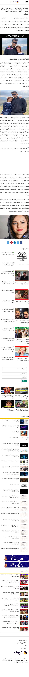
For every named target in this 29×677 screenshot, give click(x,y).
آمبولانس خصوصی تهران (14, 437)
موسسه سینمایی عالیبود (24, 264)
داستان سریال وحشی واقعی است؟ (8, 301)
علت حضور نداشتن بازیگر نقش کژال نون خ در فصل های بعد (7, 283)
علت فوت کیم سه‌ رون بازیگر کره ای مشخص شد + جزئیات (22, 359)
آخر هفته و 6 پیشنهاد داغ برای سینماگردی (10, 466)
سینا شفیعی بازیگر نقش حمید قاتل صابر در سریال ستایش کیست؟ (22, 341)
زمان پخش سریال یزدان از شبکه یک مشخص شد (22, 284)
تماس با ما (24, 648)
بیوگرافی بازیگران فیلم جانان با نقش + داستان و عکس (7, 320)
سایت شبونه (16, 659)
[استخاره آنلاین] (16, 567)
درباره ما (25, 645)
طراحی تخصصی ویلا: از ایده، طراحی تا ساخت (10, 461)
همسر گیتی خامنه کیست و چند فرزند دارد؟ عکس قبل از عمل (7, 358)
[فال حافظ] (16, 561)
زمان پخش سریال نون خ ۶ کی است (22, 303)
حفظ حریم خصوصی (22, 643)
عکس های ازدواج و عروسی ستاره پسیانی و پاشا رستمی (8, 264)
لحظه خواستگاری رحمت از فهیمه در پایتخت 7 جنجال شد (22, 321)
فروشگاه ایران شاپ (15, 431)
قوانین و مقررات (23, 640)
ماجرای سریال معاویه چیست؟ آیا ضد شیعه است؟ (7, 339)
